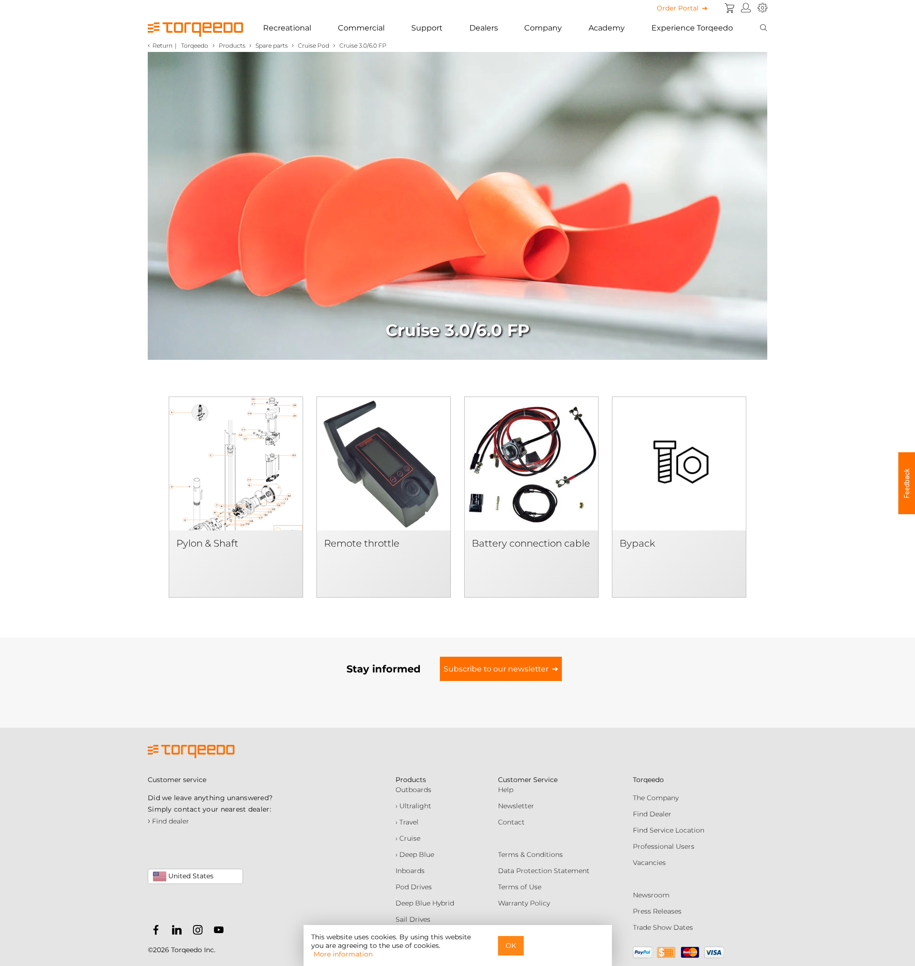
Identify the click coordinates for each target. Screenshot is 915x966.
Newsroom (651, 895)
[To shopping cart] (729, 8)
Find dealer (168, 821)
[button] (906, 483)
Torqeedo (194, 45)
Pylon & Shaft (207, 543)
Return (162, 45)
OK (511, 945)
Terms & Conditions (530, 854)
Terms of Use (519, 887)
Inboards (410, 870)
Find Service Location (668, 830)
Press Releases (657, 911)
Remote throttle (361, 543)
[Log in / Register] (746, 8)
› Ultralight (413, 806)
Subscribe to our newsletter (496, 668)
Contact (511, 822)
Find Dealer (652, 814)
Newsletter (516, 806)
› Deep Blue (415, 854)
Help (505, 789)
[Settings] (762, 8)
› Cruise (408, 838)
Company (543, 27)
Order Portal (678, 8)
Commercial (361, 27)
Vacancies (649, 862)
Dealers (483, 27)
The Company (656, 797)
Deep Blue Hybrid (425, 903)
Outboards (413, 789)
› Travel (407, 822)
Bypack (637, 543)
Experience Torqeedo (692, 27)
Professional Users (663, 846)
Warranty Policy (524, 903)
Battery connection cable (531, 543)
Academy (607, 27)
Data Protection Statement (544, 870)
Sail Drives (413, 919)
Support (427, 27)
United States (190, 876)
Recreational (287, 27)
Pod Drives (414, 887)
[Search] (763, 28)
